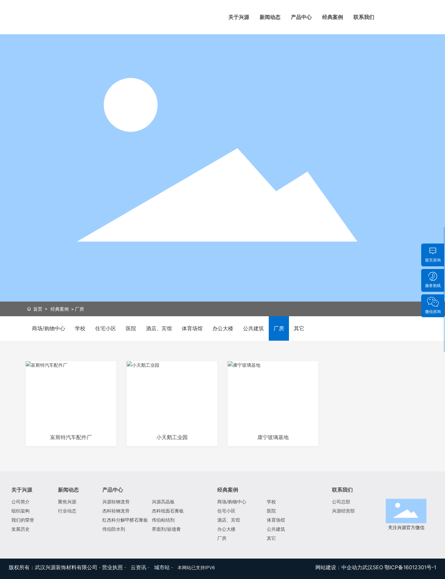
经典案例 (332, 17)
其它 (299, 328)
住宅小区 (105, 328)
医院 (131, 328)
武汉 (367, 567)
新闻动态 (270, 17)
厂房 (279, 328)
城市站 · (164, 567)
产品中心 (301, 17)
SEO (378, 567)
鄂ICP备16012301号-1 (410, 567)
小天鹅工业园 (172, 437)
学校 (80, 328)
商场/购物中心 (48, 328)
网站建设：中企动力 (338, 567)
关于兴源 (238, 17)
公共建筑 (253, 328)
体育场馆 (192, 328)
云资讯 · (141, 567)
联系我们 (363, 17)
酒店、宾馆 (159, 328)
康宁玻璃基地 (273, 437)
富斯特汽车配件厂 (71, 437)
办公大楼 (222, 328)
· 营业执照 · (112, 567)
